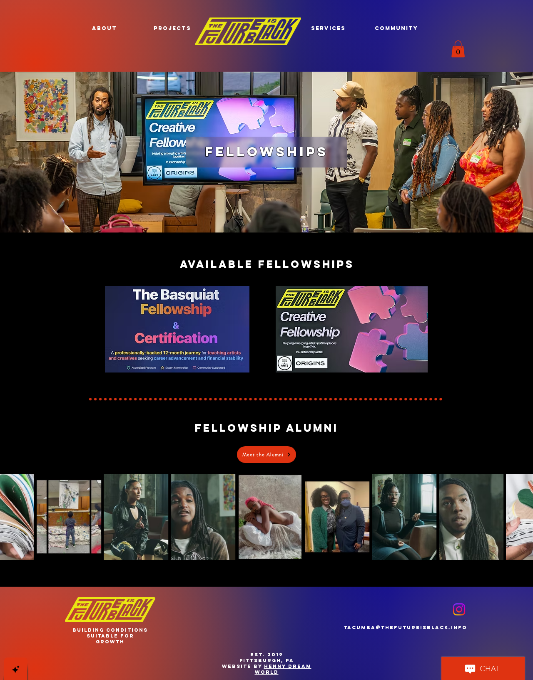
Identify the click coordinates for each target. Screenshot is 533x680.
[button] (104, 28)
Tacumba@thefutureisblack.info (405, 627)
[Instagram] (459, 609)
